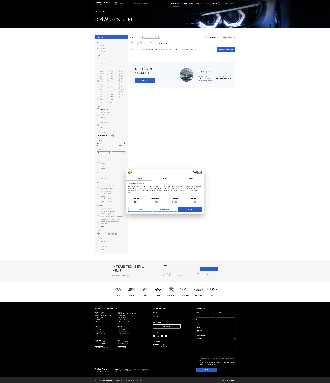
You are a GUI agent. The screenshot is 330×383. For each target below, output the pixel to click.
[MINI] (121, 3)
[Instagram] (158, 336)
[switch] (155, 202)
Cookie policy (129, 380)
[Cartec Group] (102, 3)
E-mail (165, 265)
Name (198, 312)
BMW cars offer (175, 3)
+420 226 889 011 (99, 332)
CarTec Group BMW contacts (106, 308)
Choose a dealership (201, 335)
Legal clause (119, 380)
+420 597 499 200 (99, 317)
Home (96, 11)
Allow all (189, 209)
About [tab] (191, 178)
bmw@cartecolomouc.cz (124, 333)
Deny (140, 209)
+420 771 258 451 (204, 79)
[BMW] (116, 3)
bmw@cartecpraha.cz (100, 333)
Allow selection (165, 209)
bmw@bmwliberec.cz (123, 319)
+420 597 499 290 (99, 346)
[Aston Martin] (145, 3)
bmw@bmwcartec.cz (99, 319)
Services (184, 3)
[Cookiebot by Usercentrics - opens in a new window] (194, 172)
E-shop (215, 3)
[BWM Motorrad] (128, 3)
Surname (219, 312)
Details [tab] (165, 178)
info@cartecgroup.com (223, 79)
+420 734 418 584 (122, 317)
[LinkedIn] (162, 336)
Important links (159, 308)
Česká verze (158, 316)
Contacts (199, 3)
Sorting (139, 37)
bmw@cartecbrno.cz (123, 347)
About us (191, 3)
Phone (198, 327)
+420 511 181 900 (122, 346)
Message (198, 343)
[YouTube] (166, 336)
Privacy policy (138, 380)
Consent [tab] (139, 178)
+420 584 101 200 (122, 332)
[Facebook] (154, 336)
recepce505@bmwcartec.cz (101, 347)
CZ (208, 3)
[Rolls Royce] (136, 3)
